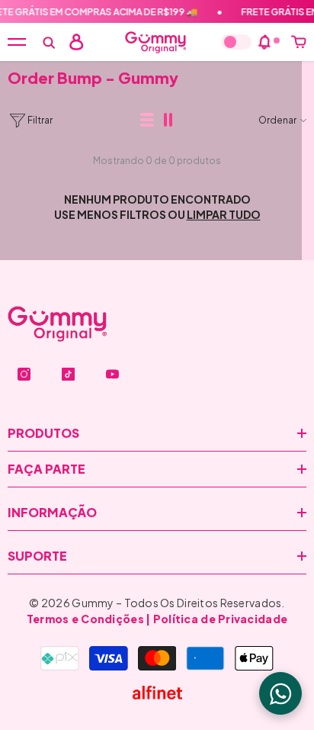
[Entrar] (76, 42)
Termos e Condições (85, 618)
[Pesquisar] (49, 43)
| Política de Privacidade (216, 618)
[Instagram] (24, 374)
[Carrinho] (298, 42)
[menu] (17, 42)
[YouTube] (112, 374)
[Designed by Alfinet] (157, 692)
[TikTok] (68, 374)
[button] (148, 120)
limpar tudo (224, 214)
